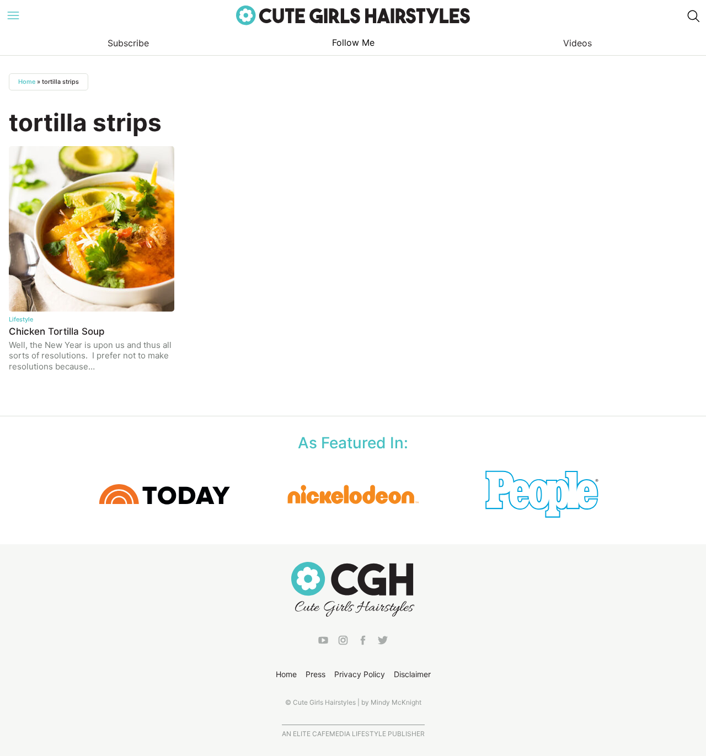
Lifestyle (21, 319)
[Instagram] (343, 642)
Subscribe (128, 43)
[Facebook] (362, 642)
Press (315, 674)
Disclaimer (412, 674)
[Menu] (13, 15)
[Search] (693, 15)
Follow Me (353, 42)
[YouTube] (323, 642)
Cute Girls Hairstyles (353, 15)
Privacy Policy (359, 674)
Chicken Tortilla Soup (57, 331)
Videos (577, 43)
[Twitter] (382, 642)
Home (26, 81)
